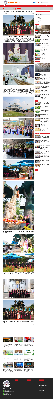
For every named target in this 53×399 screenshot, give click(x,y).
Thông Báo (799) (38, 18)
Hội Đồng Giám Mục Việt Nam (43, 385)
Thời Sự (12, 5)
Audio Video (15, 5)
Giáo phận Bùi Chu (41, 390)
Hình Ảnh (20, 5)
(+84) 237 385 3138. (6, 393)
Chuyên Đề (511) (38, 20)
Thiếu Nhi (44, 5)
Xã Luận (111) (38, 21)
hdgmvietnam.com (30, 327)
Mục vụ (28, 5)
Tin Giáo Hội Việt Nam (12, 9)
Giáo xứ (24, 5)
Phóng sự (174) (38, 17)
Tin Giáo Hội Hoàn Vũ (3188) (40, 15)
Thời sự (36, 11)
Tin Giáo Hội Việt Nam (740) (40, 14)
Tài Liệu (48, 5)
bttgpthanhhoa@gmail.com (7, 394)
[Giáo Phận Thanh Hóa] (12, 2)
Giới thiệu (7, 5)
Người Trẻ (40, 5)
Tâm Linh (36, 5)
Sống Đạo (32, 5)
